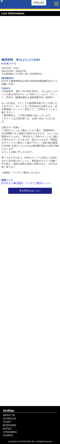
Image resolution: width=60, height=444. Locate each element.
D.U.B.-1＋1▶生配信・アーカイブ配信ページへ (26, 183)
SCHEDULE (9, 418)
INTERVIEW (9, 425)
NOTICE (7, 428)
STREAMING (10, 432)
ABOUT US (9, 415)
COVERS (8, 435)
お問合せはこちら (31, 190)
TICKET (7, 422)
